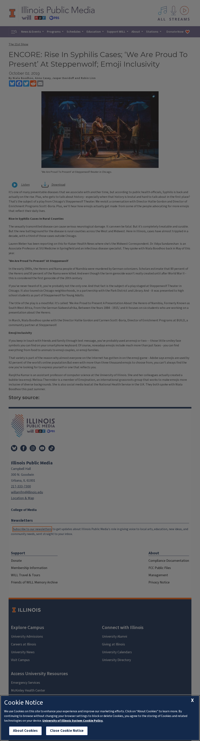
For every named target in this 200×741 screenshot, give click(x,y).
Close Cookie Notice (67, 730)
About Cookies (25, 730)
